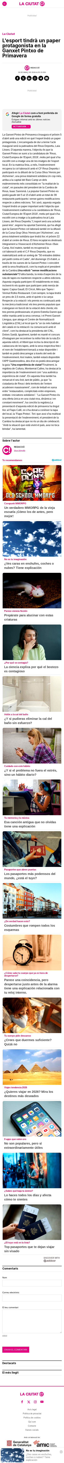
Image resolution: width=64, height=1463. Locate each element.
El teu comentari (10, 1307)
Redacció (35, 68)
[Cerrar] (61, 1451)
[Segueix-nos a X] (29, 1402)
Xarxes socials (32, 1430)
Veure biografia (19, 450)
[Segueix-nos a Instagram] (35, 1402)
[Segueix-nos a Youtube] (42, 1402)
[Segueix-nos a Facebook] (22, 1402)
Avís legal (32, 1409)
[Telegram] (40, 78)
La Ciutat (8, 34)
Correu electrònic (10, 1292)
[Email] (46, 78)
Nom (4, 1277)
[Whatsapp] (34, 78)
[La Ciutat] (32, 3)
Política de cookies (32, 1417)
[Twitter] (23, 78)
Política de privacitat (32, 1413)
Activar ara (19, 126)
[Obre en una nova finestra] (19, 1443)
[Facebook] (17, 78)
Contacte (32, 1426)
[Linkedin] (29, 78)
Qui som (32, 1422)
